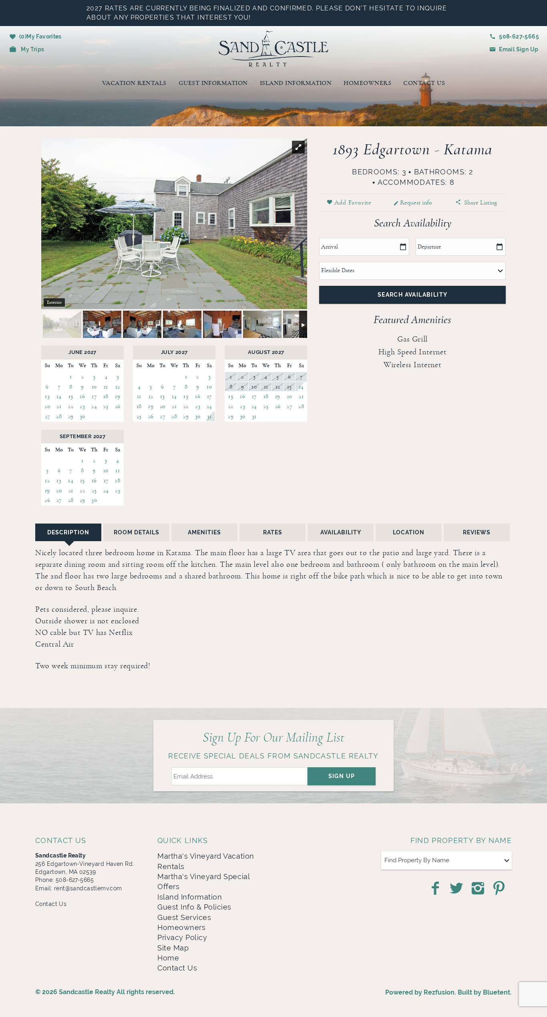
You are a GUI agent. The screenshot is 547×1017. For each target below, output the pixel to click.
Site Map (173, 948)
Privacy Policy (182, 938)
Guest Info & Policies (194, 907)
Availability (340, 532)
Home (168, 958)
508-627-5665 (519, 36)
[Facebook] (436, 888)
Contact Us (424, 83)
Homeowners (367, 83)
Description (68, 532)
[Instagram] (479, 888)
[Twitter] (457, 888)
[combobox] (446, 860)
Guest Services (184, 918)
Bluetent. (497, 992)
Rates (272, 532)
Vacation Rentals (134, 83)
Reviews (477, 532)
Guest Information (213, 83)
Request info (416, 202)
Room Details (136, 532)
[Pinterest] (500, 888)
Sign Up (341, 776)
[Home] (274, 47)
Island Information (296, 83)
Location (408, 532)
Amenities (204, 532)
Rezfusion (439, 992)
